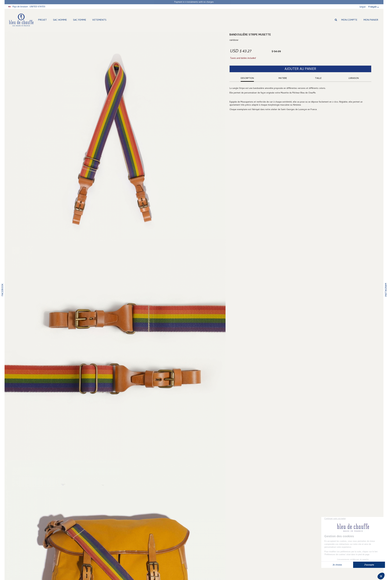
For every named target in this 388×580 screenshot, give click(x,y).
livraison (354, 78)
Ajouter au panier (300, 69)
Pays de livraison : (28, 7)
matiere (283, 78)
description (247, 78)
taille (318, 78)
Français (372, 7)
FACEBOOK (3, 290)
